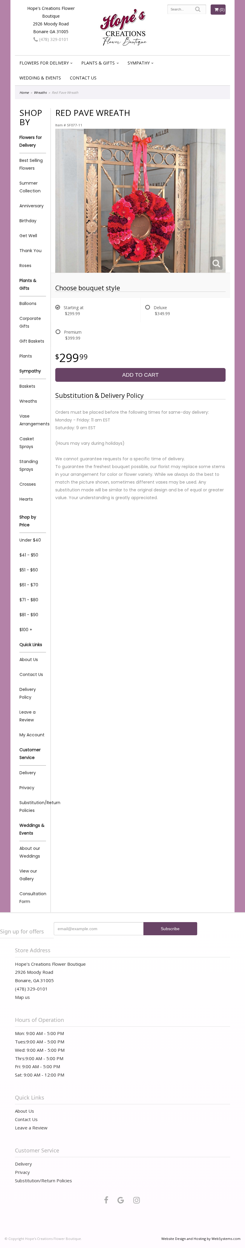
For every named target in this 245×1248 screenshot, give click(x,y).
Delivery (27, 773)
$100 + (25, 630)
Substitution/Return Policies (32, 806)
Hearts (26, 499)
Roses (25, 266)
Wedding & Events (40, 78)
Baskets (27, 386)
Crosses (27, 484)
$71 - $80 (28, 600)
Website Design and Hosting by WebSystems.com (201, 1238)
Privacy (26, 788)
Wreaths (40, 92)
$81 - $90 (28, 615)
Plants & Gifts (98, 63)
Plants (25, 356)
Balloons (27, 303)
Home (24, 92)
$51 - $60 (28, 570)
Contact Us (83, 78)
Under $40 (30, 540)
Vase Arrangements (32, 420)
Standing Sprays (28, 465)
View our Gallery (28, 875)
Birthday (27, 221)
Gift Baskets (31, 341)
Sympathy (139, 63)
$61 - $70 (28, 585)
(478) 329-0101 (53, 39)
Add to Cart (140, 375)
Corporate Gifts (30, 322)
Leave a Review (27, 716)
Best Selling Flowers (31, 164)
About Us (28, 660)
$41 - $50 (28, 555)
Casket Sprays (26, 443)
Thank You (30, 251)
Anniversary (31, 206)
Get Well (28, 236)
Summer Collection (30, 187)
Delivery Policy (27, 693)
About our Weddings (29, 852)
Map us (22, 997)
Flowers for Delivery (44, 63)
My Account (32, 735)
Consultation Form (32, 897)
